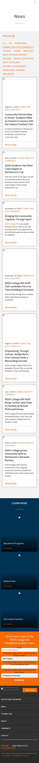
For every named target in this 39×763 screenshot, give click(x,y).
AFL (10, 43)
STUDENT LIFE (6, 714)
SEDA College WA (12, 224)
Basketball (21, 43)
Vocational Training (14, 70)
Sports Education (23, 58)
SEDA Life (28, 50)
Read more (11, 144)
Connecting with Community (18, 47)
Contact (4, 736)
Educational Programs (11, 699)
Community (6, 728)
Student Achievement (14, 66)
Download (19, 680)
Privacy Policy (6, 756)
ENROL (3, 707)
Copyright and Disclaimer (20, 756)
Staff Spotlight (11, 62)
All (4, 43)
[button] (34, 2)
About (4, 721)
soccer (7, 58)
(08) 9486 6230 (20, 745)
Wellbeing (8, 73)
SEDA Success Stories (15, 54)
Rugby (17, 50)
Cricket (7, 50)
